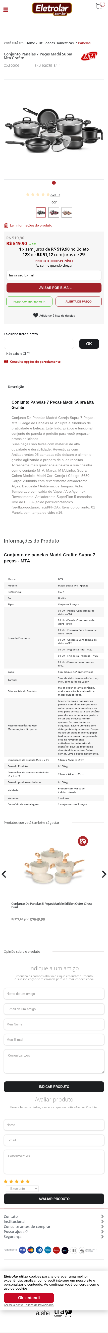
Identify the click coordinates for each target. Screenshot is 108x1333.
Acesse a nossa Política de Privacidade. (29, 1305)
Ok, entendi (29, 1298)
